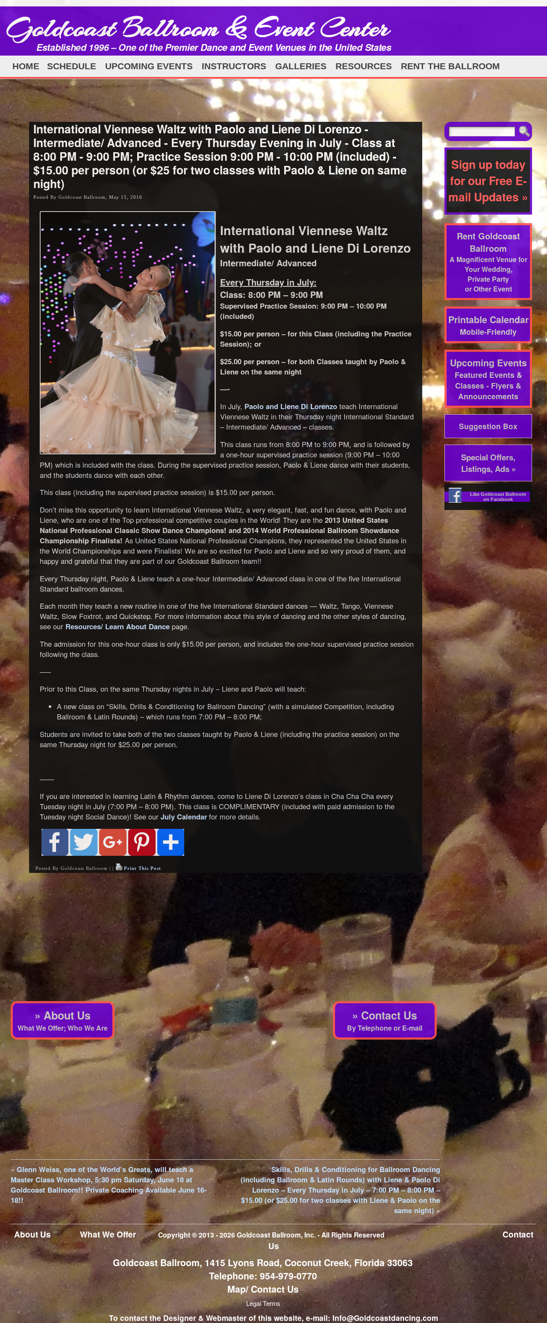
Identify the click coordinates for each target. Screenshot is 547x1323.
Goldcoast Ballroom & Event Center (197, 27)
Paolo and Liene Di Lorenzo (290, 406)
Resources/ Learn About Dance (117, 626)
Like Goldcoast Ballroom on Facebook (498, 497)
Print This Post (142, 868)
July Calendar (184, 816)
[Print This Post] (118, 868)
